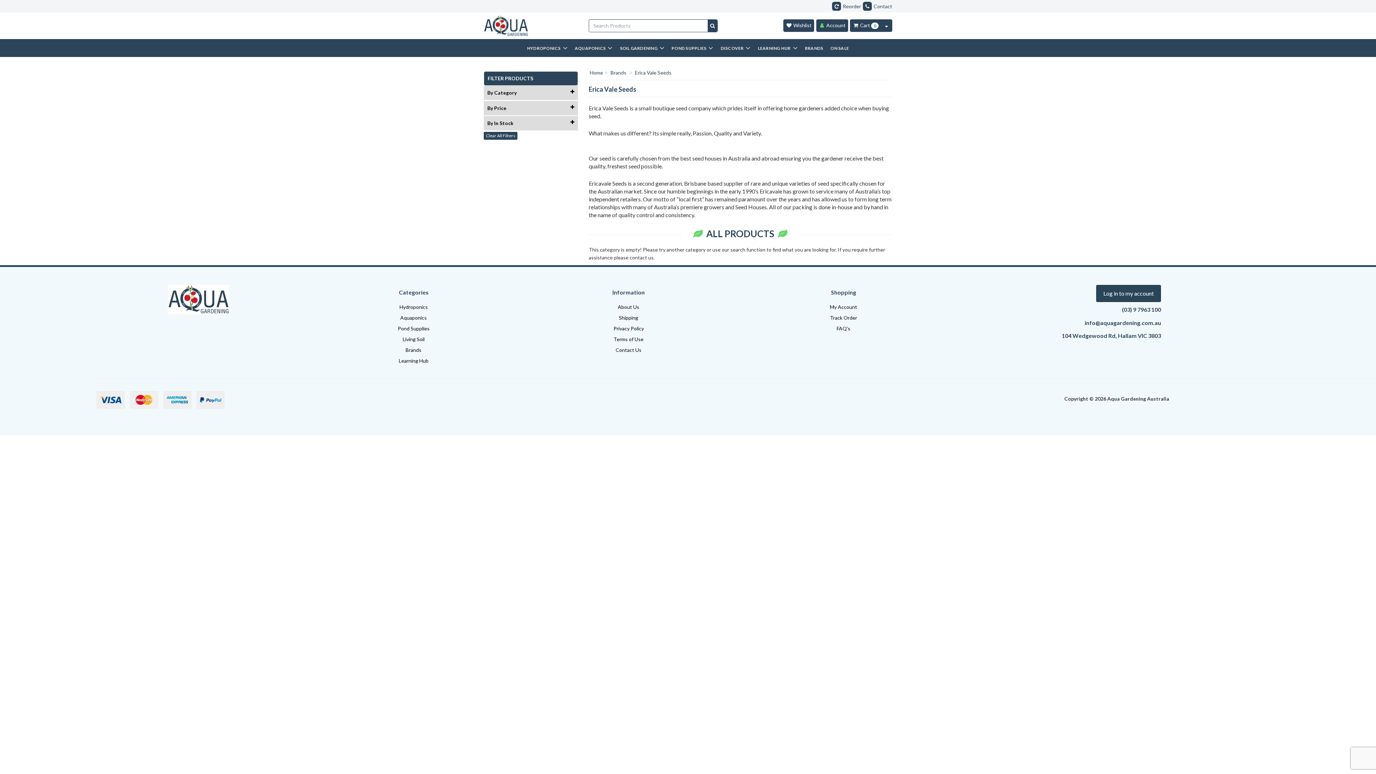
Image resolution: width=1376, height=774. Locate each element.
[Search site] (712, 26)
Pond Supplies (414, 328)
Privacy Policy (628, 328)
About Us (628, 307)
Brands (413, 350)
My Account (843, 307)
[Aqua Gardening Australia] (531, 26)
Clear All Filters (500, 135)
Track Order (843, 318)
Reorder (852, 6)
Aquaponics (413, 318)
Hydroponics (414, 307)
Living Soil (414, 339)
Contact (883, 6)
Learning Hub (414, 361)
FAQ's (843, 328)
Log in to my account (1128, 293)
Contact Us (628, 350)
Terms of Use (628, 339)
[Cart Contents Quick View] (886, 25)
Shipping (628, 318)
